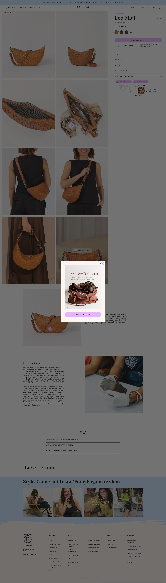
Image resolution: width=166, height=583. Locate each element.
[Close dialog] (102, 263)
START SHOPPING (83, 314)
